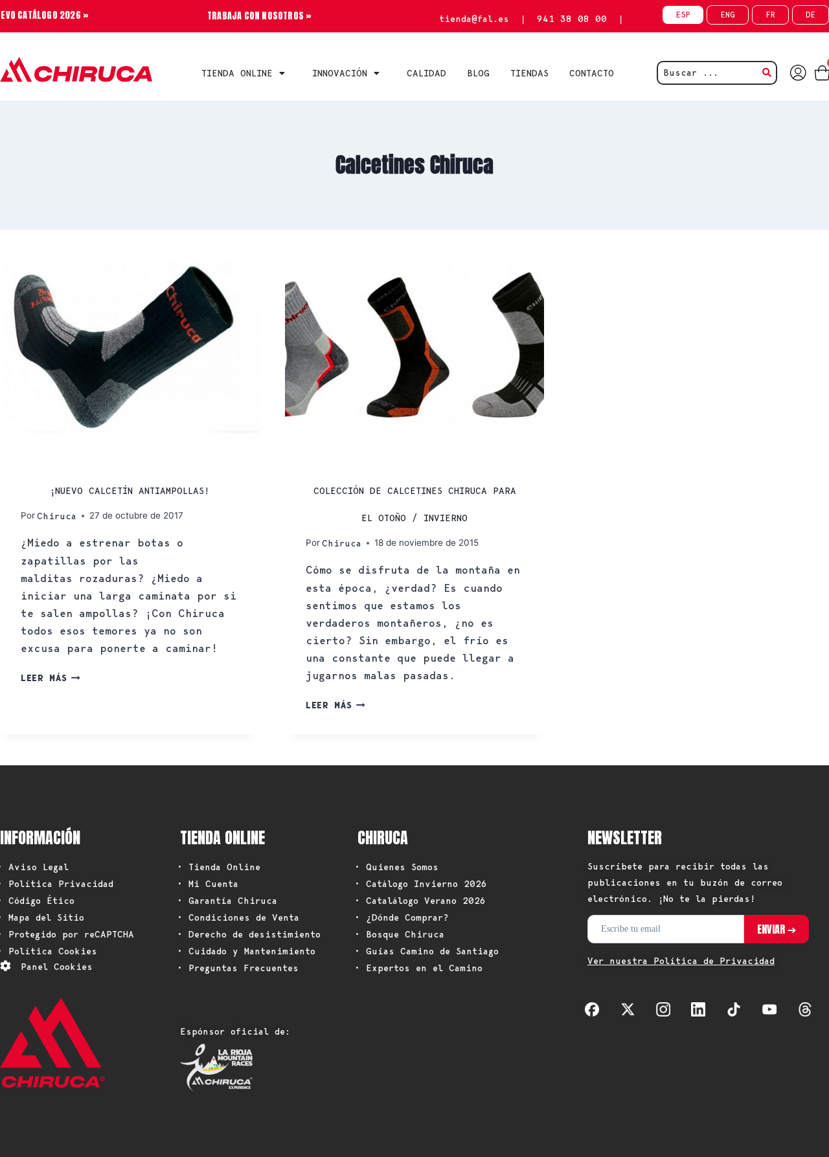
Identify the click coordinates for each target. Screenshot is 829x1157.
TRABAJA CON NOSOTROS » (259, 16)
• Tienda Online (218, 867)
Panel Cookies (57, 966)
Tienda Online (237, 73)
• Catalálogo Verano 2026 (420, 900)
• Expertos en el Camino (418, 968)
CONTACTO (591, 73)
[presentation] (129, 347)
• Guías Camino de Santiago (426, 951)
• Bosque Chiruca (399, 934)
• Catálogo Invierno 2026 (420, 884)
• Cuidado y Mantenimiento (246, 951)
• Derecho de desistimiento (249, 934)
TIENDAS (529, 73)
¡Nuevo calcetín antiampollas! (129, 491)
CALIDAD (426, 73)
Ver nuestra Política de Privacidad (681, 961)
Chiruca (56, 516)
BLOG (478, 73)
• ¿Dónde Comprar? (401, 917)
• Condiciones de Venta (238, 917)
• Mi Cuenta (207, 884)
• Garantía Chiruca (227, 900)
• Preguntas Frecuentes (238, 968)
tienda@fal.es (474, 19)
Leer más (50, 678)
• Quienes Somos (396, 867)
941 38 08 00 (572, 19)
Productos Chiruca (74, 461)
